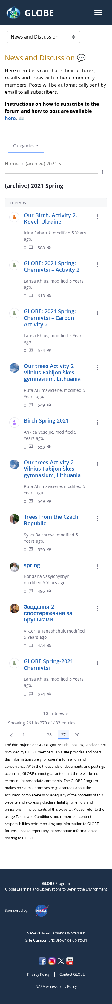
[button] (98, 12)
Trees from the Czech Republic (51, 520)
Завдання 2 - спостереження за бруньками (48, 613)
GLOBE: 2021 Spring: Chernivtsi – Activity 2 (51, 266)
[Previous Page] (11, 735)
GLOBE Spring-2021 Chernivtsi (48, 664)
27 (65, 736)
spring (32, 565)
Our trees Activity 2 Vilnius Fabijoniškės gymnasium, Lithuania (52, 372)
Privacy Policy (38, 974)
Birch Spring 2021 (46, 420)
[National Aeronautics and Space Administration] (41, 910)
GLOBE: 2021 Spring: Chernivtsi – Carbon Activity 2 (50, 318)
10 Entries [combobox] (53, 713)
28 (79, 736)
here (10, 118)
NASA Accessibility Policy (56, 986)
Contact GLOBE (72, 974)
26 (51, 736)
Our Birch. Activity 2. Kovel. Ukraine (50, 218)
